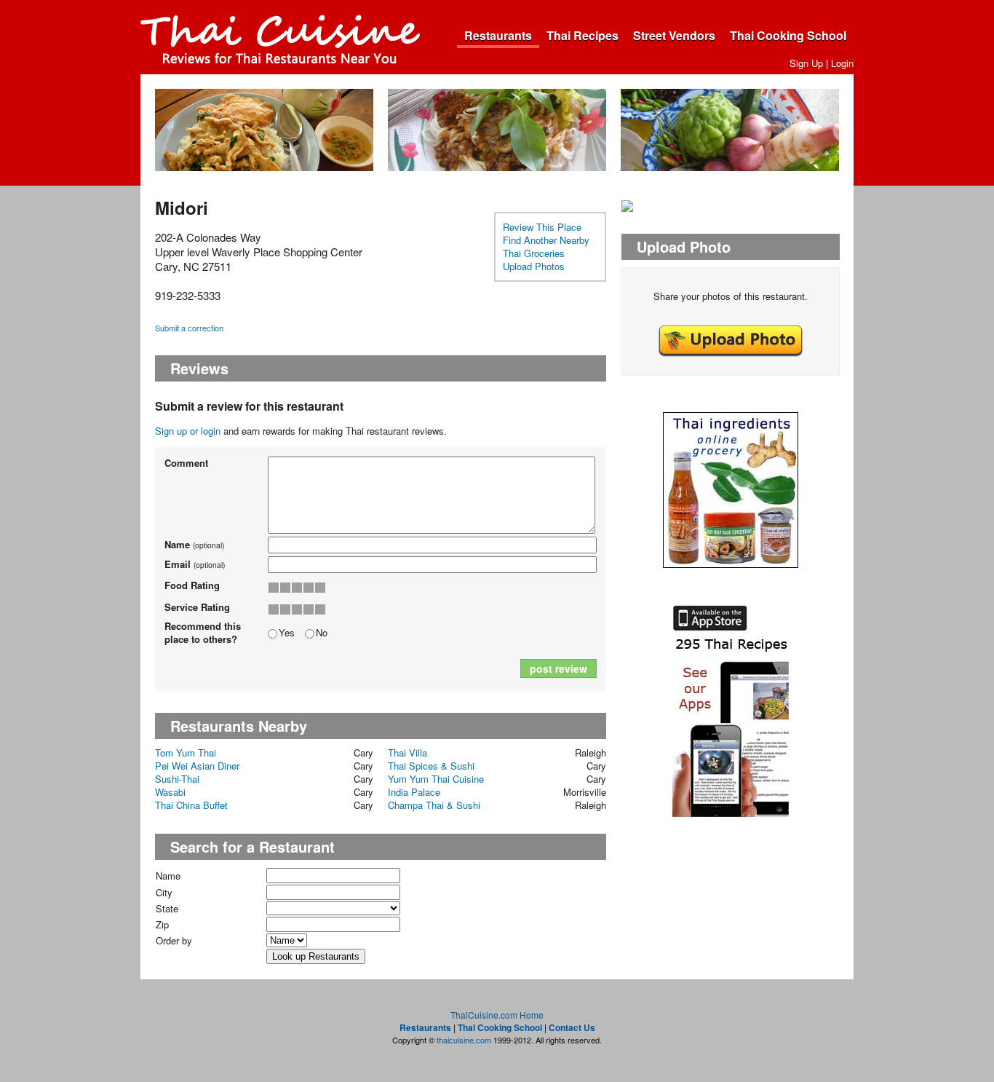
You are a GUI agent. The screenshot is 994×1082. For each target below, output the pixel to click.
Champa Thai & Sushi (434, 805)
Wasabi (170, 792)
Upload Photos (534, 266)
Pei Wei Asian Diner (197, 766)
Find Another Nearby (546, 240)
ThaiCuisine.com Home (497, 1014)
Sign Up (806, 63)
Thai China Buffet (191, 805)
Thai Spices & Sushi (431, 766)
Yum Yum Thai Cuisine (436, 779)
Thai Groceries (534, 253)
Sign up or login (187, 431)
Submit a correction (189, 327)
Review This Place (542, 227)
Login (842, 63)
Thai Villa (407, 752)
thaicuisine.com (464, 1040)
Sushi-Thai (177, 779)
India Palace (414, 792)
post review (558, 668)
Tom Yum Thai (185, 752)
